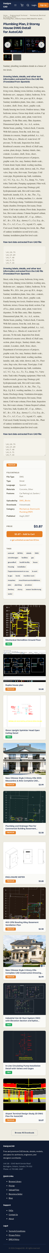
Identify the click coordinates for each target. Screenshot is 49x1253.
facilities (25, 558)
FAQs (11, 1210)
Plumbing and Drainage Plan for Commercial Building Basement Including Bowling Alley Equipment (22, 829)
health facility (25, 562)
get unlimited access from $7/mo (25, 540)
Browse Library (15, 1181)
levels (18, 576)
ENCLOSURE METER (15, 877)
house (35, 562)
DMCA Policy (14, 1239)
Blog (11, 1198)
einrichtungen (13, 558)
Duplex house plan (14, 685)
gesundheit (12, 562)
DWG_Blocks (24, 500)
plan (9, 585)
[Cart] (22, 5)
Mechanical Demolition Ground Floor (23, 640)
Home (5, 15)
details (28, 553)
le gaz (10, 576)
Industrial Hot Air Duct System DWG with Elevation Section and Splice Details (22, 1021)
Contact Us (13, 1214)
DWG (37, 553)
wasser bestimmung (33, 589)
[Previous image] (8, 45)
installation (21, 567)
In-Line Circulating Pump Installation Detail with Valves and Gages (22, 1067)
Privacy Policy (14, 1235)
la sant (34, 571)
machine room (29, 576)
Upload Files (14, 1190)
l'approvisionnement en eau (18, 571)
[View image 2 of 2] (17, 57)
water (10, 594)
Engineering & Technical (18, 15)
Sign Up (43, 5)
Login (34, 5)
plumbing (18, 585)
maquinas (11, 580)
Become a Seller (15, 1194)
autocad (11, 553)
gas (32, 558)
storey (20, 589)
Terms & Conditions (17, 1231)
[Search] (28, 5)
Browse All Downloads (24, 1132)
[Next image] (41, 45)
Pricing (11, 1185)
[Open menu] (15, 5)
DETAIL (20, 553)
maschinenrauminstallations (29, 580)
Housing (11, 567)
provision (28, 585)
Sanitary (11, 589)
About (11, 1218)
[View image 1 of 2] (7, 57)
